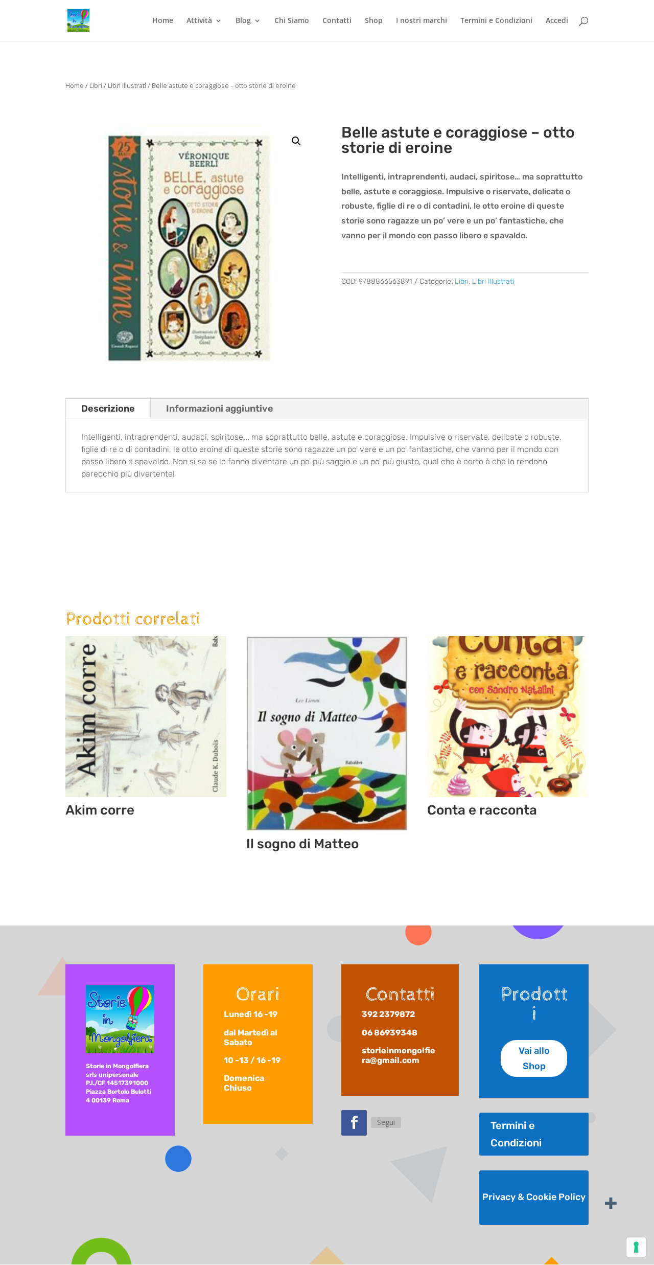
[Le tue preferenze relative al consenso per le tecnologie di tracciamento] (636, 1247)
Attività (199, 21)
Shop (374, 21)
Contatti (337, 21)
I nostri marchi (421, 21)
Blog (243, 21)
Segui (386, 1122)
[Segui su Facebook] (354, 1123)
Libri (95, 85)
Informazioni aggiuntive (219, 408)
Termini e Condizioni (496, 21)
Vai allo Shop (534, 1058)
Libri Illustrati (127, 85)
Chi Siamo (291, 21)
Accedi (557, 21)
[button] (296, 141)
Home (162, 21)
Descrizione (108, 408)
